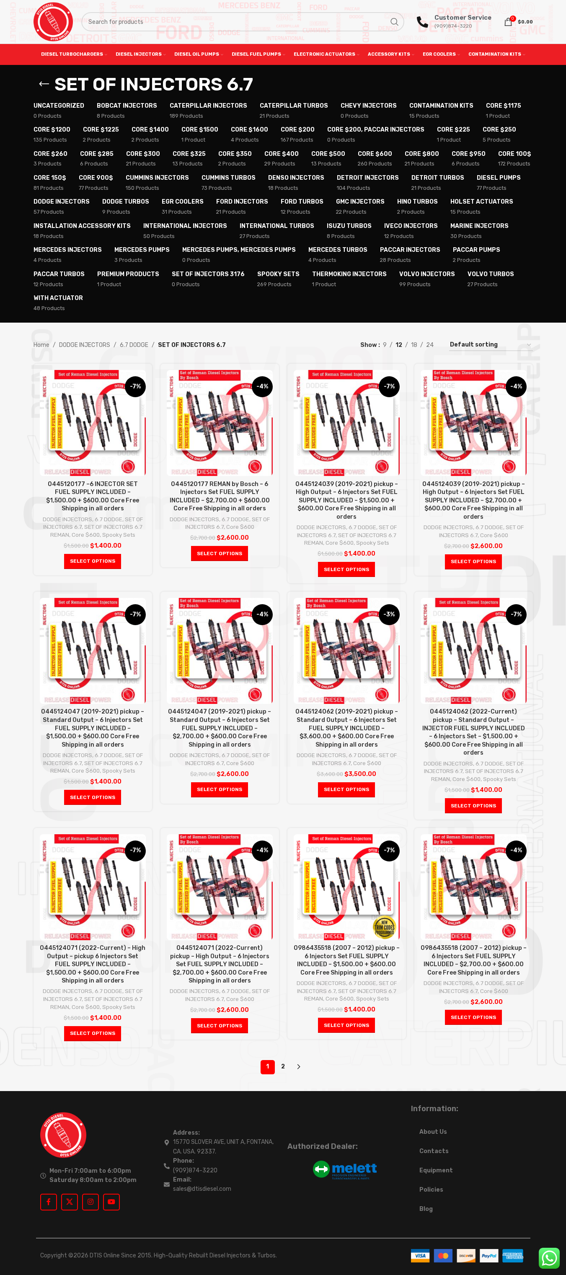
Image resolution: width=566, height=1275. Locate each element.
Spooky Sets (118, 535)
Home (41, 345)
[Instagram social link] (90, 1202)
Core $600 (86, 535)
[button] (92, 561)
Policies (431, 1189)
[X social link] (69, 1202)
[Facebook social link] (48, 1202)
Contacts (434, 1151)
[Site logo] (53, 21)
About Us (433, 1131)
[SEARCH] (394, 21)
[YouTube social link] (111, 1202)
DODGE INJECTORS (84, 345)
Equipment (436, 1170)
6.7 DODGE (134, 345)
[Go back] (44, 84)
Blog (426, 1209)
